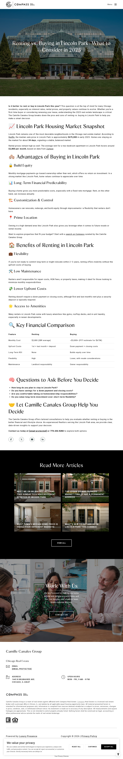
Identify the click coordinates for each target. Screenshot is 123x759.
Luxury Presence (28, 736)
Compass (81, 702)
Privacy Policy (89, 736)
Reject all (76, 747)
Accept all (108, 747)
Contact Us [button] (61, 615)
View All (61, 543)
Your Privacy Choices (62, 756)
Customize (92, 747)
